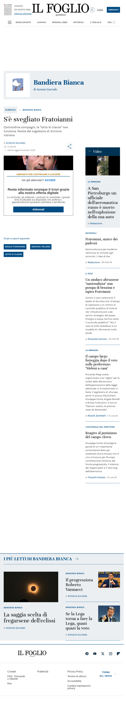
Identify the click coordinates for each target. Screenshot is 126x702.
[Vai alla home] (60, 10)
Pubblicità (42, 671)
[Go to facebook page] (87, 653)
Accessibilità (74, 681)
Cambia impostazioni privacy (79, 687)
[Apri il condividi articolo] (69, 146)
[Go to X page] (102, 653)
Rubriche (10, 110)
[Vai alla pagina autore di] (18, 85)
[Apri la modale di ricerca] (114, 22)
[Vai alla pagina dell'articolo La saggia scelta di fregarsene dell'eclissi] (31, 587)
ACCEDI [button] (50, 180)
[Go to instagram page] (110, 653)
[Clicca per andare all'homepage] (32, 654)
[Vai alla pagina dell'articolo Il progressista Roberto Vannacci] (109, 585)
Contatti (11, 671)
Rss (9, 683)
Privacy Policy (75, 671)
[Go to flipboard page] (118, 653)
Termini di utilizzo (76, 676)
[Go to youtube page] (94, 653)
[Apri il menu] (9, 22)
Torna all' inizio (106, 674)
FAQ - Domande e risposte (16, 677)
